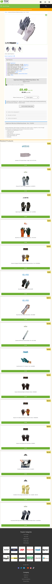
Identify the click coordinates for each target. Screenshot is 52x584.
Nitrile (16, 72)
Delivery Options (12, 115)
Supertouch (12, 63)
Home (6, 12)
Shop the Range (5, 6)
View (25, 165)
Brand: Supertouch (9, 56)
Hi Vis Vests (26, 534)
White (12, 75)
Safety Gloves (26, 538)
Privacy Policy (26, 581)
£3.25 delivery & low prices (26, 9)
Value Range (26, 542)
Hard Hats (26, 536)
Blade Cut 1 (26, 65)
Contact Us (26, 575)
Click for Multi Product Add (27, 106)
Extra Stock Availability (13, 112)
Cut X (24, 69)
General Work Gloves (23, 73)
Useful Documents (12, 118)
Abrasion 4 (26, 64)
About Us (26, 577)
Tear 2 (23, 67)
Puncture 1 (26, 68)
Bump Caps (26, 540)
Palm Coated (19, 71)
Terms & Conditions (26, 579)
